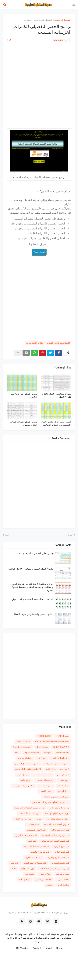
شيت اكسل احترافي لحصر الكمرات (23, 395)
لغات (14, 868)
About (48, 948)
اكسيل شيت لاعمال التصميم (27, 763)
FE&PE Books (63, 736)
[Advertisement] (39, 89)
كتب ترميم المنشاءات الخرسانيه (55, 835)
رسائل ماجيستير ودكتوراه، (58, 819)
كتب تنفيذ (32, 841)
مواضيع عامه (24, 879)
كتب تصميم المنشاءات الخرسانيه (55, 841)
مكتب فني (29, 874)
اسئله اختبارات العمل (60, 758)
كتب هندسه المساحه (60, 863)
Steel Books (42, 747)
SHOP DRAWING (61, 747)
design (47, 752)
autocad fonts (62, 752)
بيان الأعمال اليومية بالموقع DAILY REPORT (31, 568)
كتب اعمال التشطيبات (36, 830)
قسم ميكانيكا (33, 824)
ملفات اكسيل (63, 879)
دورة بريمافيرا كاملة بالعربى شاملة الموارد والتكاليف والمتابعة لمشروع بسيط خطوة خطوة (31, 587)
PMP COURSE (23, 741)
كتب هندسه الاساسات (40, 852)
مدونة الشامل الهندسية (35, 934)
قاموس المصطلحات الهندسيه (56, 824)
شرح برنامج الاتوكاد (23, 819)
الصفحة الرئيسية (62, 19)
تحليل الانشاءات (45, 786)
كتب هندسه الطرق (33, 857)
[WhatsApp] (34, 353)
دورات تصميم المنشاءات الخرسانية (29, 808)
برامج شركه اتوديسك (45, 780)
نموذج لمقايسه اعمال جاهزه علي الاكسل (56, 395)
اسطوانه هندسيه (25, 758)
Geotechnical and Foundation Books (52, 741)
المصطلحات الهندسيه (42, 774)
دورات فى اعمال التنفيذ (29, 813)
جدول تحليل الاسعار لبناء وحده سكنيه (34, 553)
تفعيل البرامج (63, 791)
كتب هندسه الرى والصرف (58, 857)
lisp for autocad (31, 752)
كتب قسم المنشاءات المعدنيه (36, 846)
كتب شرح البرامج (61, 846)
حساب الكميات (46, 791)
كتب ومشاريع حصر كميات (35, 863)
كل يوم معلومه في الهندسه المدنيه (54, 868)
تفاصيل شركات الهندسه (23, 786)
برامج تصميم (22, 774)
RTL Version (22, 948)
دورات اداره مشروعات (59, 808)
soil (17, 752)
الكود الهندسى (63, 774)
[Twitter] (50, 353)
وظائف (49, 885)
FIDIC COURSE (44, 736)
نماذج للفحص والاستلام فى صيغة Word (33, 614)
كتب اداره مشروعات (60, 830)
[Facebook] (58, 353)
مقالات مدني (45, 874)
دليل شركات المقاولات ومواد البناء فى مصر (51, 802)
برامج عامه (25, 780)
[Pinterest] (42, 353)
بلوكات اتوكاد (63, 786)
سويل (39, 819)
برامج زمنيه (64, 780)
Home (59, 948)
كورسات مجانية (27, 868)
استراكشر (41, 758)
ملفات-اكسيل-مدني (34, 343)
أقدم (7, 534)
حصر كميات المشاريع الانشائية (56, 797)
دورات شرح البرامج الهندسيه (57, 813)
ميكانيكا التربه (63, 885)
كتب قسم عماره (62, 852)
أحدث (70, 534)
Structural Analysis (22, 747)
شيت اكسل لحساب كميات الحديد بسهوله (23, 423)
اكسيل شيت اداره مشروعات (56, 763)
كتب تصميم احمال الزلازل (26, 835)
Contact (37, 948)
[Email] (26, 353)
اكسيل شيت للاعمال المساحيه (28, 769)
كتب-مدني (14, 863)
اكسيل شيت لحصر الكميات (38, 19)
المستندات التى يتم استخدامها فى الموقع (32, 599)
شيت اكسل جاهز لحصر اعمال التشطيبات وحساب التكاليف (56, 423)
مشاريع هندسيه (62, 874)
